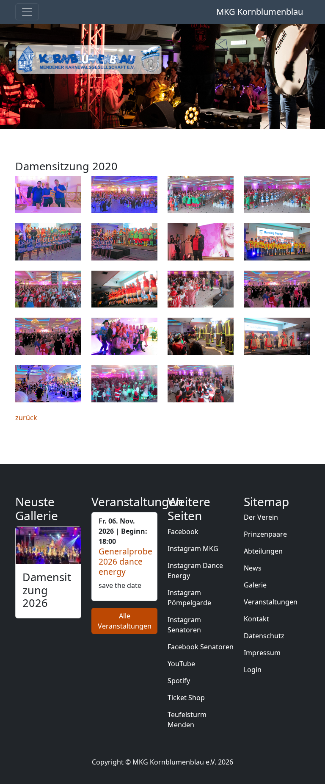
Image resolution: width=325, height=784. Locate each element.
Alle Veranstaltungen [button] (124, 621)
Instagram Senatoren (184, 624)
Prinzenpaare (265, 534)
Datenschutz (264, 635)
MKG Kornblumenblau (259, 11)
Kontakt (256, 618)
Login (253, 669)
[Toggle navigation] (27, 11)
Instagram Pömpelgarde (189, 597)
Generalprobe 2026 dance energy (125, 561)
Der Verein (261, 517)
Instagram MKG (193, 548)
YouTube (181, 663)
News (253, 568)
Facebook (183, 531)
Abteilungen (263, 551)
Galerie (255, 585)
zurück (26, 417)
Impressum (262, 652)
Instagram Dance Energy (195, 570)
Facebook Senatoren (201, 646)
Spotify (179, 680)
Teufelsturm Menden (187, 719)
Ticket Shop (186, 697)
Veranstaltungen (270, 602)
